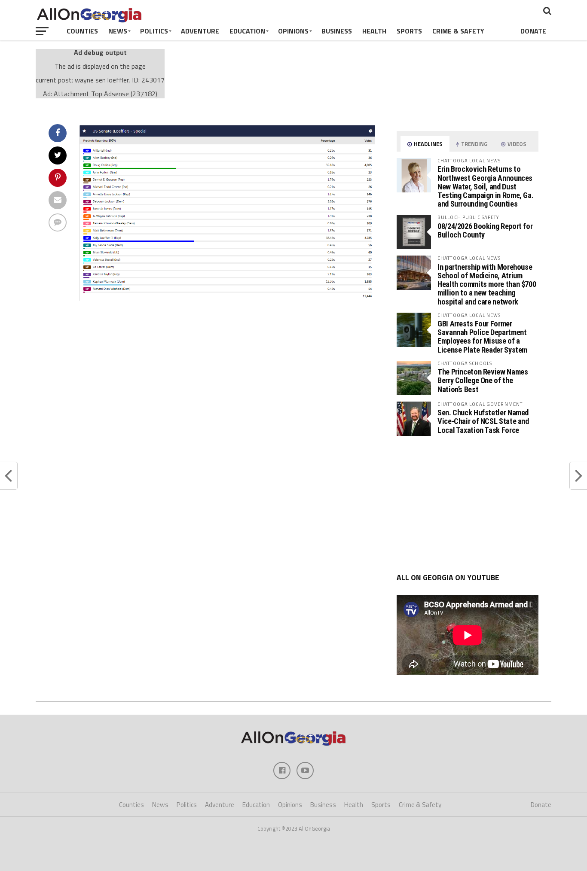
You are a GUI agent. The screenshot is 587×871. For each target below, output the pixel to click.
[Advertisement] (467, 504)
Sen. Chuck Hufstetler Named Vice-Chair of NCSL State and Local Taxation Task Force (483, 421)
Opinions (293, 31)
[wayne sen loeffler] (227, 298)
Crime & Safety (458, 31)
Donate (533, 31)
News (117, 31)
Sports (409, 31)
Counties (82, 31)
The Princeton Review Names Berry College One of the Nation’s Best (482, 380)
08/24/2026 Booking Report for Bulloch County (484, 230)
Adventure (200, 31)
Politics (154, 31)
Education (247, 31)
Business (336, 31)
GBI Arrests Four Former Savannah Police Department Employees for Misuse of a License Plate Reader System (482, 336)
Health (374, 31)
